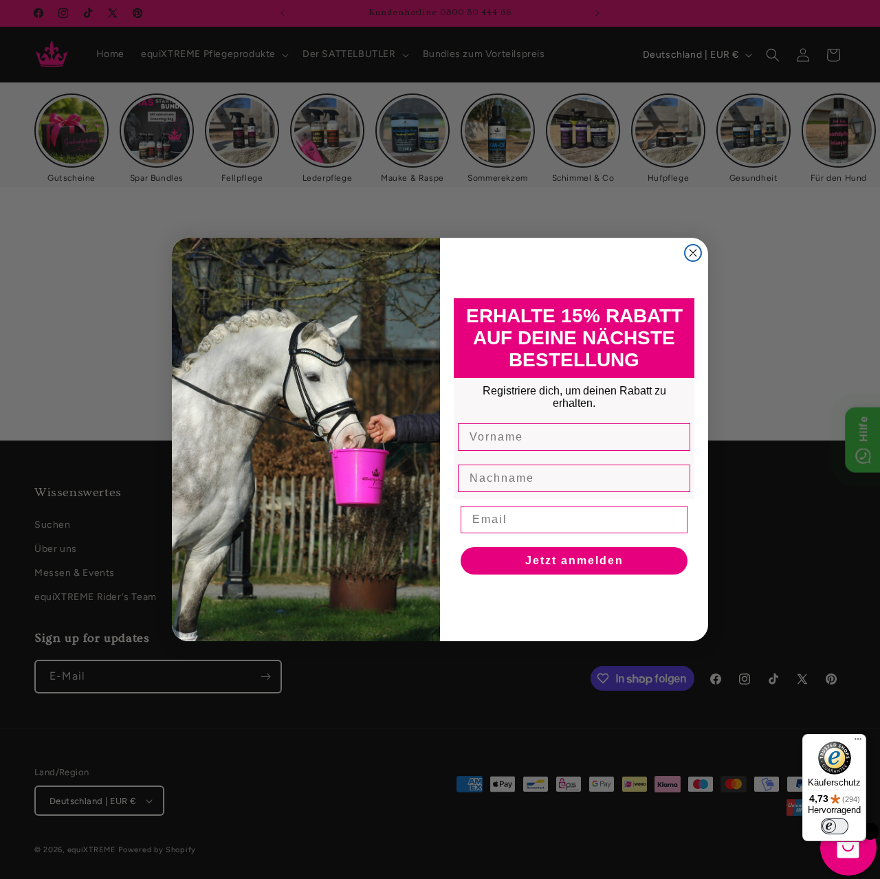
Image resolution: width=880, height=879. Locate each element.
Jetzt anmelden (574, 560)
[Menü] (858, 742)
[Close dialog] (693, 253)
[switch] (834, 826)
